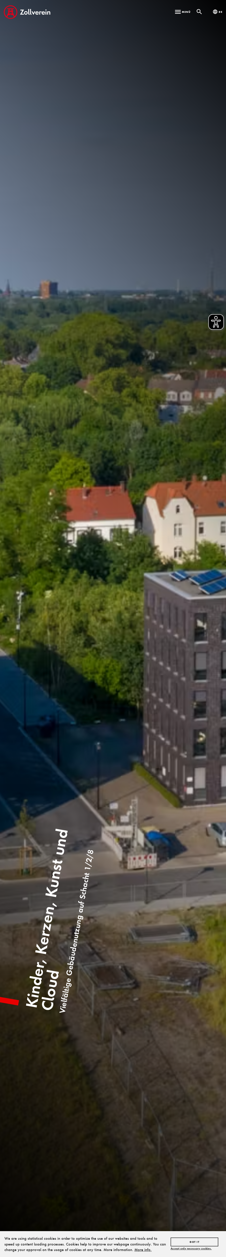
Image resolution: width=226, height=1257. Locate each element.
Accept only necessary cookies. (191, 1248)
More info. (143, 1249)
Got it (194, 1242)
